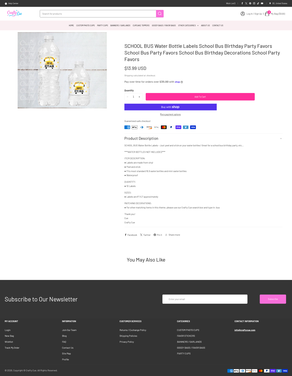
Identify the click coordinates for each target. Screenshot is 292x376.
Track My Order (12, 347)
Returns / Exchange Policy (133, 330)
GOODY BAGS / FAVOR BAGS (191, 347)
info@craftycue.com (245, 330)
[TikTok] (258, 3)
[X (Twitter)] (246, 3)
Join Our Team (69, 330)
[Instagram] (254, 3)
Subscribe (273, 299)
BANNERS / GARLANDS (189, 341)
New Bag (9, 335)
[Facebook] (242, 3)
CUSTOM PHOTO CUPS (188, 330)
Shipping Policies (128, 335)
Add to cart (200, 96)
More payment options (170, 114)
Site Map (66, 353)
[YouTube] (262, 3)
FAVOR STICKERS (186, 335)
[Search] (160, 13)
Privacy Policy (127, 341)
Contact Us (67, 347)
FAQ (64, 341)
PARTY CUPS (184, 353)
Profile (65, 359)
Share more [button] (174, 234)
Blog (64, 335)
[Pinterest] (250, 3)
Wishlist (9, 341)
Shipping (128, 75)
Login (7, 330)
